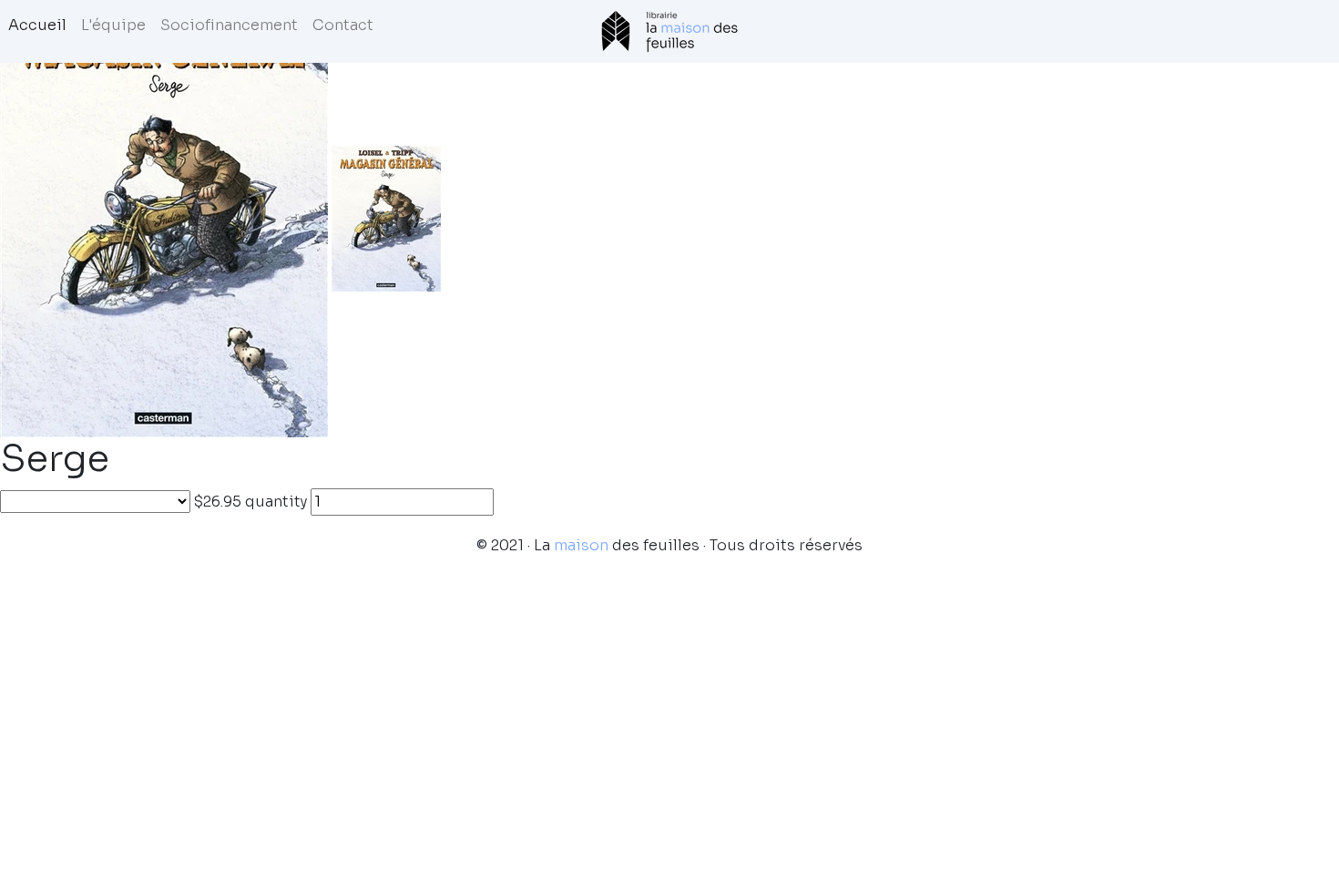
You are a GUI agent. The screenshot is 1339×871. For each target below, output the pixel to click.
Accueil (37, 25)
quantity (276, 501)
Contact (342, 25)
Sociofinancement (229, 25)
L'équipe (113, 25)
